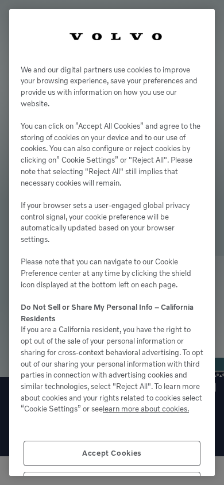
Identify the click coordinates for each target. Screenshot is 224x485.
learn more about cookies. (146, 409)
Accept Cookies (112, 453)
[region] (112, 242)
